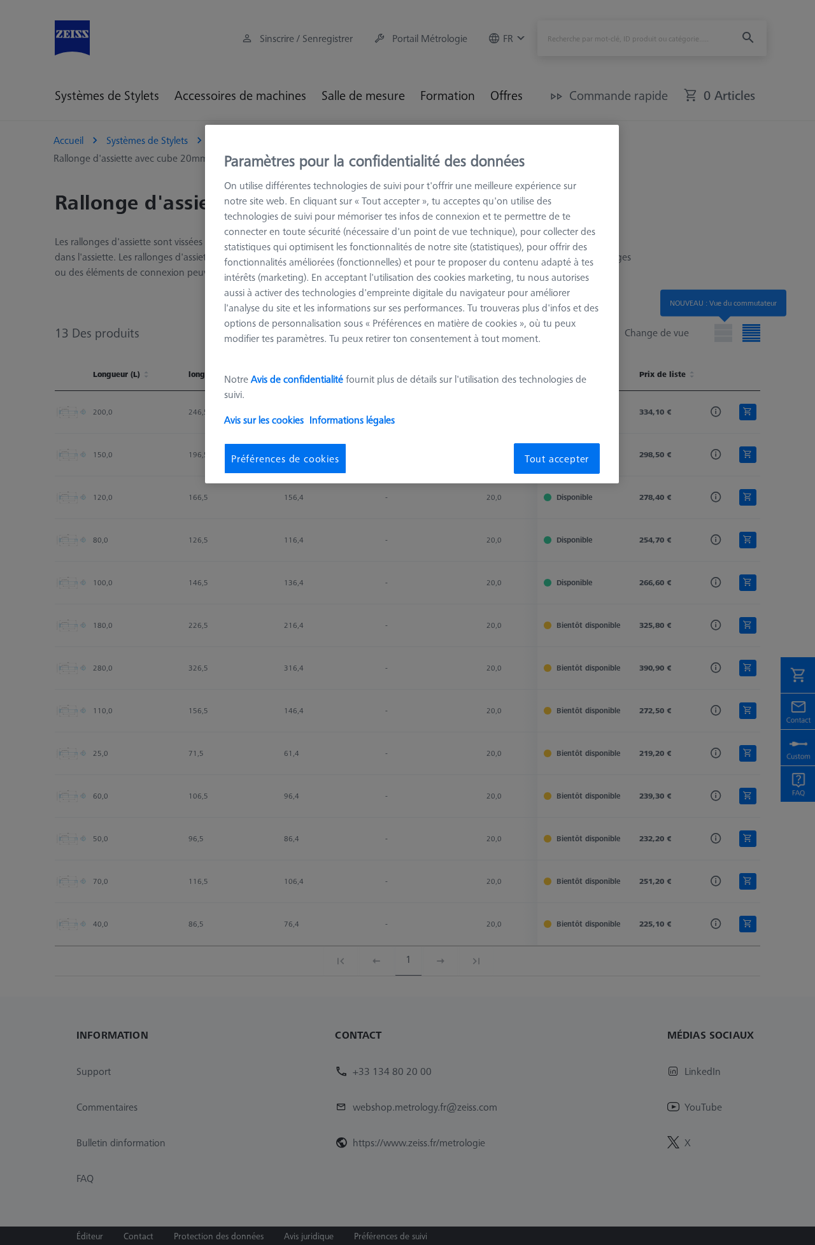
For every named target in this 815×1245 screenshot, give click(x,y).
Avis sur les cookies (264, 420)
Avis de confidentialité (298, 379)
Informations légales (352, 420)
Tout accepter (557, 459)
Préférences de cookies (285, 459)
